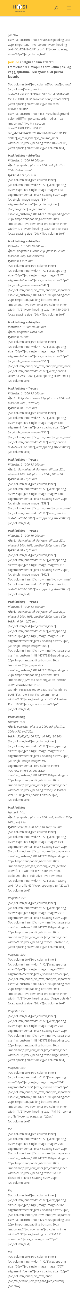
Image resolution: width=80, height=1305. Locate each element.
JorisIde (13, 62)
